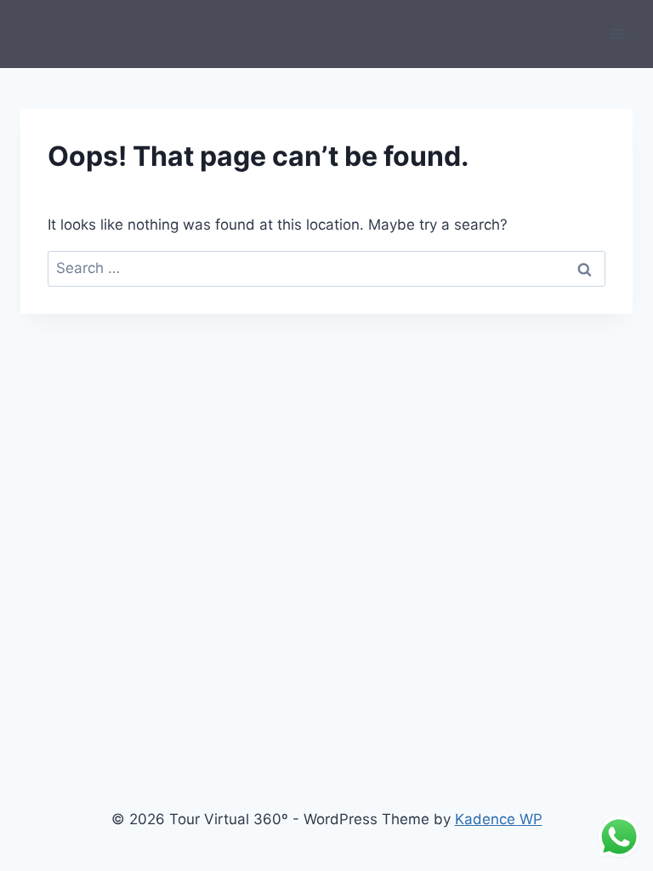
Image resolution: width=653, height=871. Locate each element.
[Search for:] (326, 267)
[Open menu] (617, 33)
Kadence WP (498, 819)
